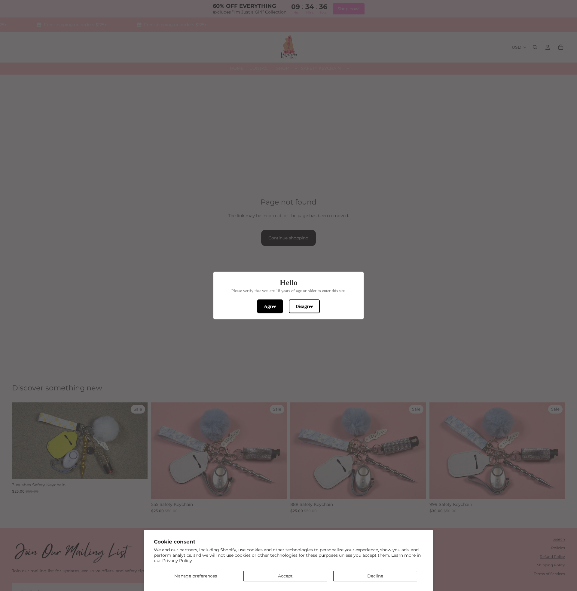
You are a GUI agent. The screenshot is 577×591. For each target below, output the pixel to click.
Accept (285, 576)
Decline (375, 576)
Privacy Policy (177, 560)
